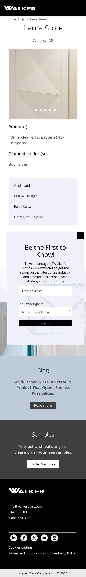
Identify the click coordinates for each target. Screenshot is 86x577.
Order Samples (43, 464)
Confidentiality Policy (60, 553)
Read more (43, 405)
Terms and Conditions (25, 553)
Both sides (18, 164)
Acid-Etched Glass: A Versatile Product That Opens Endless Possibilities (43, 387)
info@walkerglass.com (25, 506)
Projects (23, 19)
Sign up (45, 323)
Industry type (31, 304)
